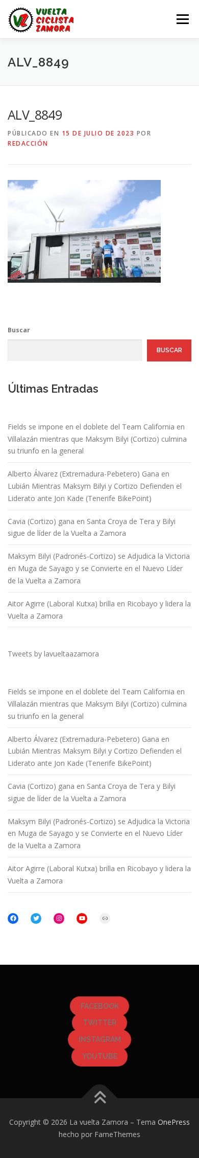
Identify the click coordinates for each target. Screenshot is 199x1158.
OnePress (174, 1122)
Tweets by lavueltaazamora (53, 654)
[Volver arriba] (100, 1098)
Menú (181, 19)
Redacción (28, 143)
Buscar (19, 330)
